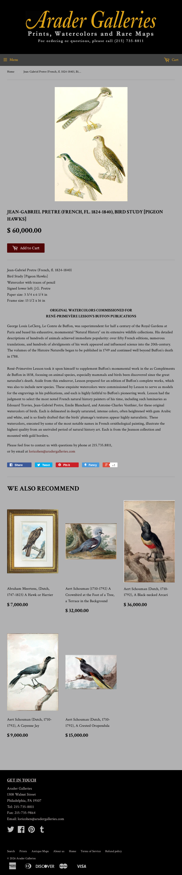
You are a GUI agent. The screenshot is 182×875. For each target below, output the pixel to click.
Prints (23, 851)
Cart (174, 59)
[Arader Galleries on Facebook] (21, 831)
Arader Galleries (26, 858)
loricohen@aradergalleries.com (52, 451)
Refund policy (113, 851)
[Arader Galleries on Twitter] (10, 831)
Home (10, 72)
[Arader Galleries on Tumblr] (42, 831)
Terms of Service (91, 851)
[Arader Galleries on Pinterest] (31, 831)
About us (58, 851)
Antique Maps (40, 851)
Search (11, 851)
